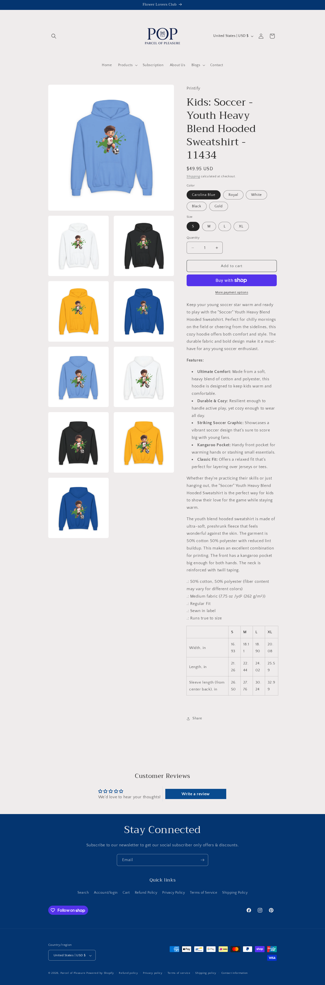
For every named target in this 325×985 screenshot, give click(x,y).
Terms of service (179, 973)
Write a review (195, 794)
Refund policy (128, 973)
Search (83, 892)
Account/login (106, 892)
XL (241, 226)
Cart (126, 892)
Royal (233, 195)
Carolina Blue (203, 195)
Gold (219, 206)
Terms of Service (203, 892)
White (256, 195)
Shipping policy (205, 973)
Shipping (193, 176)
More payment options (231, 292)
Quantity (193, 237)
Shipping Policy (235, 892)
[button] (53, 36)
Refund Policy (146, 892)
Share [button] (197, 718)
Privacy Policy (173, 892)
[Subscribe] (202, 860)
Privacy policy (152, 973)
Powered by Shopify (100, 973)
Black (196, 206)
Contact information (234, 973)
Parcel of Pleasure (73, 973)
